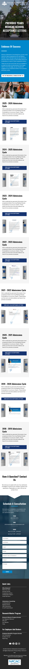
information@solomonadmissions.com (14, 524)
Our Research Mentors (8, 619)
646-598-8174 (14, 518)
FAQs (3, 624)
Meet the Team (6, 589)
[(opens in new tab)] (14, 662)
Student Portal (6, 637)
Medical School (6, 604)
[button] (4, 133)
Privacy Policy (17, 650)
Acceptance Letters (7, 593)
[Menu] (14, 14)
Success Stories (6, 591)
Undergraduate (6, 603)
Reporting (5, 638)
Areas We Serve (6, 596)
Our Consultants (6, 635)
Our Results (5, 622)
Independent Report (7, 594)
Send (7, 571)
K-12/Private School (7, 608)
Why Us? (4, 620)
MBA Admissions (6, 606)
